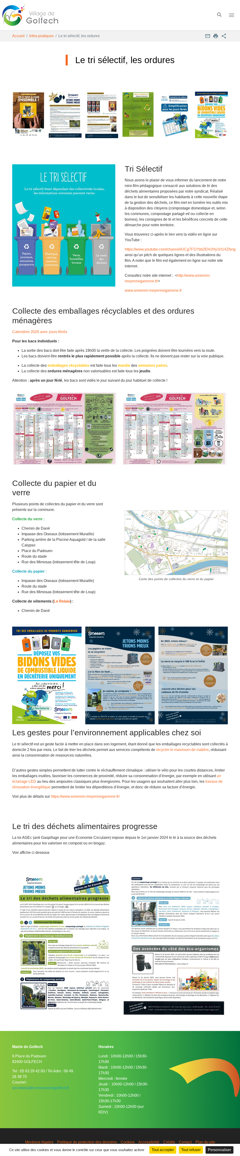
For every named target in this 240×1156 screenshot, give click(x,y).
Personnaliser (219, 1150)
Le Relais (62, 601)
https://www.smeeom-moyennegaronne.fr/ (85, 796)
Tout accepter (163, 1150)
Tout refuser (191, 1150)
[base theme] (104, 15)
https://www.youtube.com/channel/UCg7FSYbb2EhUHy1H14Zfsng (180, 249)
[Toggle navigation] (231, 15)
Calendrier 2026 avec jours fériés (39, 332)
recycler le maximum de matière (182, 750)
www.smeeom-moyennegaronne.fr (153, 290)
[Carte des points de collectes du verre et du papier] (176, 542)
